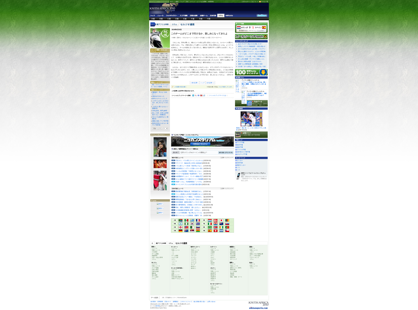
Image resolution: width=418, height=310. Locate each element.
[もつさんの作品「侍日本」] (160, 204)
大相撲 (213, 252)
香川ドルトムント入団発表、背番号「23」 (189, 215)
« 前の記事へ (195, 83)
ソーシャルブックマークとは (217, 95)
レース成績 (233, 271)
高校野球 (154, 255)
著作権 (158, 306)
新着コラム (240, 77)
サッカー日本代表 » (177, 268)
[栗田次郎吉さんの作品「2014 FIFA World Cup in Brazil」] (160, 213)
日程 (172, 273)
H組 (209, 18)
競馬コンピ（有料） (236, 268)
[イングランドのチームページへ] (180, 227)
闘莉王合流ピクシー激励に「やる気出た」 (189, 197)
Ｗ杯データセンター (177, 278)
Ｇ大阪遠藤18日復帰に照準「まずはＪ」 (189, 210)
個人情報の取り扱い (200, 301)
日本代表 (213, 15)
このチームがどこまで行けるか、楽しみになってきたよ (160, 102)
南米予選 (240, 147)
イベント (192, 1)
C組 (169, 18)
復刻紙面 (240, 108)
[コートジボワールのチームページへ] (221, 227)
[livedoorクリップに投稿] (204, 95)
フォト (182, 1)
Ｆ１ (212, 291)
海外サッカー (241, 165)
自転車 (213, 263)
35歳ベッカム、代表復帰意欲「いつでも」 (189, 182)
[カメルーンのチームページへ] (227, 220)
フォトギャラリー (172, 15)
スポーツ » (213, 247)
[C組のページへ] (175, 227)
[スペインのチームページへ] (210, 231)
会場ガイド (247, 133)
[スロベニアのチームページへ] (198, 227)
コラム (220, 15)
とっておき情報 (201, 1)
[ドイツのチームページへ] (180, 231)
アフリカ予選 (241, 149)
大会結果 (232, 255)
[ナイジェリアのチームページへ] (186, 224)
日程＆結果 (194, 15)
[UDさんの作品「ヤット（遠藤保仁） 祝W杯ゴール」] (160, 208)
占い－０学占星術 (255, 255)
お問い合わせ (211, 301)
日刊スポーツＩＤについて (250, 1)
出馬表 (232, 275)
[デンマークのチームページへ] (215, 220)
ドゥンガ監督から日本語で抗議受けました (189, 194)
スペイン (258, 27)
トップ (152, 15)
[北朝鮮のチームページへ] (215, 227)
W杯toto (229, 15)
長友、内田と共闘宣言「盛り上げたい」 (189, 207)
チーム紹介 (155, 277)
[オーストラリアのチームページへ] (186, 231)
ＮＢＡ (213, 254)
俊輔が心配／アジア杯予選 (160, 121)
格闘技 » (232, 247)
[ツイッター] (193, 95)
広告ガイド (167, 301)
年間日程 (213, 289)
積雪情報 (210, 1)
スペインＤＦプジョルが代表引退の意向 (189, 184)
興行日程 (232, 254)
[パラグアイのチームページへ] (215, 224)
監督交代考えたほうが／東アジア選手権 (160, 124)
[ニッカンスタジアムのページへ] (202, 145)
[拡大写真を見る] (160, 156)
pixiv (154, 201)
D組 (177, 18)
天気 (187, 1)
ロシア (193, 264)
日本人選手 (155, 269)
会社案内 (153, 301)
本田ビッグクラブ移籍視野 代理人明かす (251, 46)
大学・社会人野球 (157, 257)
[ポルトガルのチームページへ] (227, 227)
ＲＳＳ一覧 (264, 1)
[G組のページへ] (204, 227)
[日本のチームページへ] (221, 220)
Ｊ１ (238, 167)
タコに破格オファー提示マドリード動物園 (189, 179)
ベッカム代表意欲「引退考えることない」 (189, 171)
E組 (185, 18)
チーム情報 (155, 254)
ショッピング (164, 1)
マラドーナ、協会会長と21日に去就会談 (189, 163)
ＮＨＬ (213, 257)
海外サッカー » (195, 247)
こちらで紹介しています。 (225, 86)
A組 (153, 18)
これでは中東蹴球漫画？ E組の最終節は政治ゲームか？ (256, 94)
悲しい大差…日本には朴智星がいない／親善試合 (160, 113)
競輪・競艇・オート (236, 277)
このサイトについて (186, 301)
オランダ (244, 27)
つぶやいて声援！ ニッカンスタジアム (186, 135)
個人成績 (154, 275)
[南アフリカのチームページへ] (180, 220)
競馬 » (231, 262)
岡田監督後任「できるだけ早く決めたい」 (189, 199)
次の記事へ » (210, 83)
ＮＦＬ (213, 255)
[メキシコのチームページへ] (186, 220)
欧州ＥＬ (193, 268)
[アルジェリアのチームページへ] (192, 227)
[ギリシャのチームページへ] (198, 224)
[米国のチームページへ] (186, 227)
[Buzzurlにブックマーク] (201, 95)
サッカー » (174, 247)
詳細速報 (232, 252)
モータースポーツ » (216, 284)
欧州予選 (240, 145)
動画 (177, 1)
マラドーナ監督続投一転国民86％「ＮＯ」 (189, 174)
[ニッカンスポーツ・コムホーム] (153, 25)
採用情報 (160, 301)
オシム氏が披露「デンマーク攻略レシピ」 (251, 59)
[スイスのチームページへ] (215, 231)
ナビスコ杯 (174, 257)
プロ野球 (154, 252)
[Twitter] (262, 16)
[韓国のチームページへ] (192, 224)
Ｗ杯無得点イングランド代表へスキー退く (189, 168)
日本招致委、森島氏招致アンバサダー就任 (189, 202)
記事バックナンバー (227, 157)
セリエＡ (193, 254)
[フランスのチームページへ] (198, 220)
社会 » (251, 262)
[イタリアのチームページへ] (210, 224)
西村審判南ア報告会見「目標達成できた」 (189, 191)
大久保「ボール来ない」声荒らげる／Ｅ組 (251, 66)
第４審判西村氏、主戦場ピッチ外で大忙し (189, 205)
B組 (161, 18)
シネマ (252, 252)
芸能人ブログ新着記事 (256, 254)
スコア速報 (184, 15)
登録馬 (232, 273)
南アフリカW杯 (163, 24)
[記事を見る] (251, 118)
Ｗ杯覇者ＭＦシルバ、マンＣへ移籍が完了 (189, 176)
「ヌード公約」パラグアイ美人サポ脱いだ (251, 54)
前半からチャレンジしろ (159, 98)
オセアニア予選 (242, 154)
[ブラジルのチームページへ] (210, 227)
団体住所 (232, 257)
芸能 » (251, 247)
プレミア (193, 255)
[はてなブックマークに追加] (198, 95)
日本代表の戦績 (176, 277)
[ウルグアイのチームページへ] (192, 220)
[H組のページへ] (204, 230)
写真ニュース (156, 250)
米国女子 (213, 278)
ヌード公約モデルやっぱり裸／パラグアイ (251, 49)
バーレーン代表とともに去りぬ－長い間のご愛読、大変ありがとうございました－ (254, 84)
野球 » (153, 247)
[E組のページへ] (204, 220)
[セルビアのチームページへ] (192, 231)
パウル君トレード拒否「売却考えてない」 (189, 166)
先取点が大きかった (158, 96)
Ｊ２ (238, 170)
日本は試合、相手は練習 (159, 110)
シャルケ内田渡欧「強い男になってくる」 (189, 213)
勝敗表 (154, 273)
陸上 (212, 261)
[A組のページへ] (175, 220)
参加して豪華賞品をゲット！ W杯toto (186, 149)
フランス (193, 261)
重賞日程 (232, 269)
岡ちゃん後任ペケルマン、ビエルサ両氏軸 (251, 51)
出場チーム (204, 15)
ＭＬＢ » (154, 262)
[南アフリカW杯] (162, 11)
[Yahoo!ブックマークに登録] (196, 95)
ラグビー (213, 259)
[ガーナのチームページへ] (198, 231)
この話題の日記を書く (180, 86)
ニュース (154, 1)
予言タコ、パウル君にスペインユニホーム (189, 160)
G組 (201, 18)
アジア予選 (240, 142)
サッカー (240, 160)
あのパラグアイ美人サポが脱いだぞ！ (250, 44)
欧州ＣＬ (193, 266)
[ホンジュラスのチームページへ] (221, 231)
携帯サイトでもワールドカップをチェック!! (253, 174)
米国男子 (213, 277)
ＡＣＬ (173, 259)
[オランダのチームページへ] (210, 220)
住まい (172, 1)
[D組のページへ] (175, 230)
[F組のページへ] (204, 223)
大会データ (258, 101)
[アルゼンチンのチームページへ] (180, 224)
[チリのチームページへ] (227, 231)
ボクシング (233, 259)
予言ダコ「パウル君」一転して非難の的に (251, 56)
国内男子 (213, 273)
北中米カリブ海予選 (243, 152)
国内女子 (213, 275)
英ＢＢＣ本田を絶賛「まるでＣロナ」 (250, 61)
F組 (193, 18)
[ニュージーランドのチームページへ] (221, 224)
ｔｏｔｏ (174, 261)
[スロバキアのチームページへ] (227, 224)
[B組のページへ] (175, 223)
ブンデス (193, 259)
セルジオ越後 (187, 24)
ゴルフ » (212, 268)
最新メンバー (175, 275)
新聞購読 (175, 301)
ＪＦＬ (173, 263)
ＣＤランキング (254, 257)
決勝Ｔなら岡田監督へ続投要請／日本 (250, 64)
